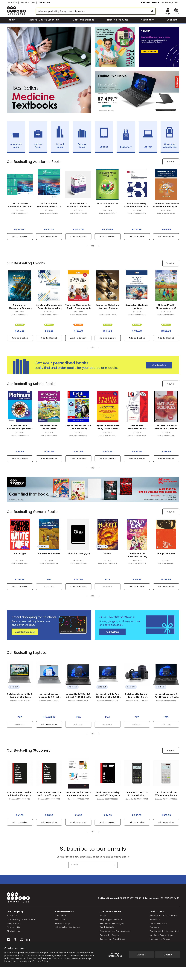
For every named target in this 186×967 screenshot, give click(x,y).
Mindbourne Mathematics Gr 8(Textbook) (137, 427)
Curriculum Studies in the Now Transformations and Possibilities (136, 307)
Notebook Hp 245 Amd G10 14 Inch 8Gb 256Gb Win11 (107, 695)
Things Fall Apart (166, 553)
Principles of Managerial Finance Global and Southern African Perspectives (20, 307)
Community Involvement (21, 919)
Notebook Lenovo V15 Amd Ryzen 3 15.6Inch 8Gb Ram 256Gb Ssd (166, 695)
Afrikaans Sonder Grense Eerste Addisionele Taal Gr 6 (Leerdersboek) (49, 427)
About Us (12, 915)
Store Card (61, 919)
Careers (154, 927)
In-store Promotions (161, 935)
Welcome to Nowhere (49, 553)
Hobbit (107, 553)
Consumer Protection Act (164, 931)
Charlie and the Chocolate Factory (137, 555)
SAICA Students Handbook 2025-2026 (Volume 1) (78, 205)
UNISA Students (158, 923)
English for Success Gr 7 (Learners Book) (78, 427)
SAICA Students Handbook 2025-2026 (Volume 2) (20, 205)
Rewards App (62, 923)
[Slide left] (87, 246)
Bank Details (107, 927)
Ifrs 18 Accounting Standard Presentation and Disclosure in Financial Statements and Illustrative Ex (136, 205)
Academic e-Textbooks (163, 915)
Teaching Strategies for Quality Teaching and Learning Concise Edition (78, 307)
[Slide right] (99, 246)
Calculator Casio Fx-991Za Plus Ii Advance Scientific (166, 794)
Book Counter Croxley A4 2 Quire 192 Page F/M (107, 794)
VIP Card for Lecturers (67, 927)
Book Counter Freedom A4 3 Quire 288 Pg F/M (19, 794)
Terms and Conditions (112, 939)
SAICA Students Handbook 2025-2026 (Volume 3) (49, 205)
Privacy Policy (40, 961)
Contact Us (12, 2)
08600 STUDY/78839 (130, 898)
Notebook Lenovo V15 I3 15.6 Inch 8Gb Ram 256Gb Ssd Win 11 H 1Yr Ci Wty (20, 695)
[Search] (152, 11)
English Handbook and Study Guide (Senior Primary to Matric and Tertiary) (108, 427)
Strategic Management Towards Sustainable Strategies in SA (49, 307)
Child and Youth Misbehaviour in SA (166, 306)
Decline (168, 954)
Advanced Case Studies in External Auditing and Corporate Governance (166, 205)
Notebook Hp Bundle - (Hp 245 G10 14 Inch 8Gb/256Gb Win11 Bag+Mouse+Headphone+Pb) (136, 695)
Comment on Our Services (115, 931)
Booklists (155, 919)
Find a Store (44, 2)
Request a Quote (27, 2)
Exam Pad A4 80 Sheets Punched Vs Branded (78, 794)
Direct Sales (14, 923)
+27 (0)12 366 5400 (169, 898)
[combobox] (95, 11)
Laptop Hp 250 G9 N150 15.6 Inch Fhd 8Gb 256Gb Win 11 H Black (78, 695)
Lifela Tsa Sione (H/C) (78, 553)
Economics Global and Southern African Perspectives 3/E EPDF (108, 307)
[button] (176, 11)
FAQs (103, 915)
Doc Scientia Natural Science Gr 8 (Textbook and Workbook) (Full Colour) (166, 427)
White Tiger (20, 553)
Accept (141, 954)
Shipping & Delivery (111, 919)
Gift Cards (60, 915)
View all (171, 161)
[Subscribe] (114, 865)
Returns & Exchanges (112, 923)
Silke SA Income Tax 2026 (107, 205)
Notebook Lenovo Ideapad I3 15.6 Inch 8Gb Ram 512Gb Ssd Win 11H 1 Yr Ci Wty (49, 695)
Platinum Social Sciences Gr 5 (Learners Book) (20, 427)
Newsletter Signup (160, 939)
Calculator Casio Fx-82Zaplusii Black (137, 794)
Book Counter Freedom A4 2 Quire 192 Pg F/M (49, 794)
